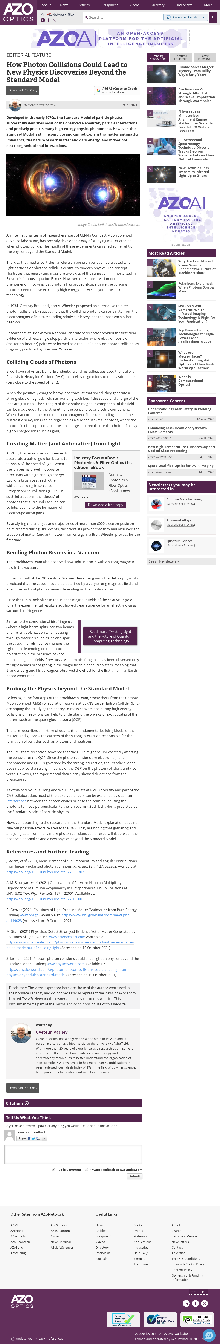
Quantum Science (179, 541)
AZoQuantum (60, 1231)
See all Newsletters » (164, 561)
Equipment (104, 1236)
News (100, 1225)
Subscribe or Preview (180, 504)
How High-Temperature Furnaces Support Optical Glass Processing (181, 449)
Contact (177, 1247)
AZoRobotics (19, 1236)
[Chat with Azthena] (209, 1335)
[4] (161, 146)
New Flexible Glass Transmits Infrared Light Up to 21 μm (193, 172)
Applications (142, 1242)
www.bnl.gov (30, 915)
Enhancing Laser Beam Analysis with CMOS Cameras (177, 430)
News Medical (61, 1242)
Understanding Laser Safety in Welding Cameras (179, 411)
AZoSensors (59, 1225)
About (176, 1225)
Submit (134, 1176)
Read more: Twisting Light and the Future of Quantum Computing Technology (110, 636)
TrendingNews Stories (158, 57)
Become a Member (185, 1236)
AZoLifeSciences (62, 1247)
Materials (140, 1236)
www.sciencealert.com (67, 936)
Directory (102, 1247)
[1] (161, 73)
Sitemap (139, 1259)
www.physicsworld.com (66, 964)
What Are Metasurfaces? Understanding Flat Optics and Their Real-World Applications (196, 360)
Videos (100, 1242)
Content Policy (182, 1270)
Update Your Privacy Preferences (39, 1338)
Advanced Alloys (179, 520)
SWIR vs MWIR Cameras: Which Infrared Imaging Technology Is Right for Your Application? (196, 313)
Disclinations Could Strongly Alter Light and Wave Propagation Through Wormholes (196, 95)
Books (138, 1225)
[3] (161, 118)
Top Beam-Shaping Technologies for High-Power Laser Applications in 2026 (196, 336)
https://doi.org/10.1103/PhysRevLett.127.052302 (45, 872)
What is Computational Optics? (190, 381)
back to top (197, 1291)
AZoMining (18, 1253)
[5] (161, 174)
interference (16, 801)
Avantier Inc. (164, 472)
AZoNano (16, 1231)
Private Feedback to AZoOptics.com (115, 1170)
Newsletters (180, 1242)
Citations (15, 1103)
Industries (141, 1247)
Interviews (103, 1253)
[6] (161, 383)
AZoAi (55, 1236)
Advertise (178, 1253)
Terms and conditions (73, 1004)
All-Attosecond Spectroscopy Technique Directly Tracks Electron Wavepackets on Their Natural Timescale (196, 149)
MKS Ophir (163, 438)
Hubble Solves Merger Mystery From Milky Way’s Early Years (196, 71)
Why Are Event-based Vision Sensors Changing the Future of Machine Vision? (197, 267)
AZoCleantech (20, 1242)
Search (177, 1231)
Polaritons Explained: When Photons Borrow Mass (196, 287)
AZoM (14, 1225)
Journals (101, 1259)
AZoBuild (16, 1247)
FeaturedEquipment (181, 57)
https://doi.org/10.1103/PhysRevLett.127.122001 (45, 899)
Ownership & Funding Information (187, 1277)
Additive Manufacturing (184, 499)
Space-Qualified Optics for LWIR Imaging (180, 465)
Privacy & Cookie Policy (188, 1264)
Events (138, 1231)
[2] (161, 96)
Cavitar (161, 419)
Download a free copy (105, 504)
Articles (101, 1231)
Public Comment (69, 1170)
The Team (141, 1264)
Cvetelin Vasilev (51, 1032)
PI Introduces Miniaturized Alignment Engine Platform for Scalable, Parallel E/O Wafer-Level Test (196, 121)
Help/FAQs (141, 1253)
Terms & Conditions (186, 1259)
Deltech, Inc (163, 457)
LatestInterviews (204, 57)
